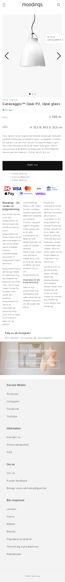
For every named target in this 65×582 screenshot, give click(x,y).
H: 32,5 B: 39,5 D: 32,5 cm (46, 127)
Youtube (12, 416)
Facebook (13, 408)
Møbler (11, 524)
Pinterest (12, 393)
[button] (4, 4)
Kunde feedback (17, 480)
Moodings (36, 576)
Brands (11, 531)
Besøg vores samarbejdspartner (27, 488)
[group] (32, 55)
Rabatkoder (14, 554)
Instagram (13, 401)
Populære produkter (19, 539)
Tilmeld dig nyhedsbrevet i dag (32, 364)
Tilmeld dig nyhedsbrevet (22, 546)
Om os (11, 473)
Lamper (11, 509)
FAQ (9, 452)
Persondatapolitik (18, 444)
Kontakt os (13, 437)
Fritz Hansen (10, 100)
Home (10, 516)
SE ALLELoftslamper (54, 38)
